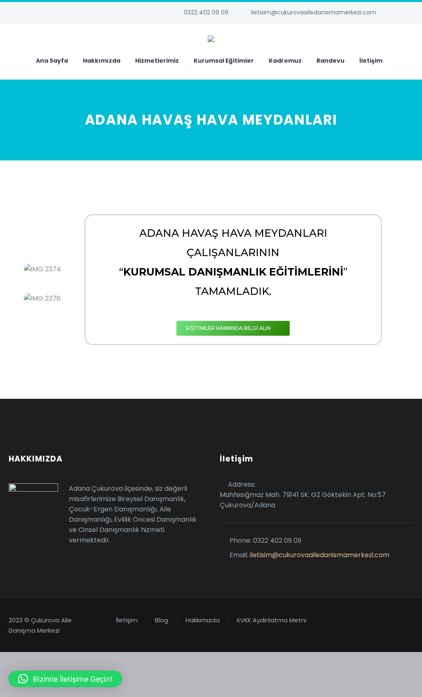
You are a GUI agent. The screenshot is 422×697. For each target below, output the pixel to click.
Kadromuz (285, 61)
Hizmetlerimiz (157, 61)
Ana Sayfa (52, 61)
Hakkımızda (101, 61)
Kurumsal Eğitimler (224, 61)
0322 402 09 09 (206, 12)
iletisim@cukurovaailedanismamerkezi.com (313, 12)
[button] (65, 679)
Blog (161, 620)
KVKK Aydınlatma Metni (271, 620)
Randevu (330, 61)
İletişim (370, 61)
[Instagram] (409, 12)
